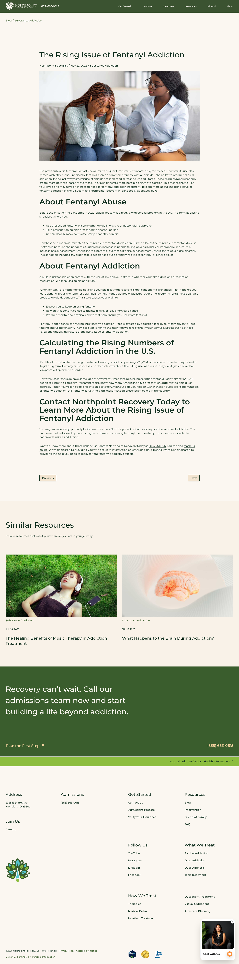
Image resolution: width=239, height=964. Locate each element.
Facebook (134, 874)
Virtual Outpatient (197, 903)
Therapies (134, 903)
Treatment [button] (169, 6)
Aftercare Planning (197, 911)
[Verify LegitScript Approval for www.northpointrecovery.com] (132, 954)
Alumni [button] (211, 6)
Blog (9, 20)
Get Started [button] (124, 6)
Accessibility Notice (86, 950)
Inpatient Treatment (142, 918)
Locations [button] (147, 6)
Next (194, 478)
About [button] (230, 6)
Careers (11, 829)
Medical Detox (137, 911)
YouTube (134, 853)
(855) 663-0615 (49, 6)
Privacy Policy (66, 950)
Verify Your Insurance (142, 817)
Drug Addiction (195, 860)
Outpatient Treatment (200, 896)
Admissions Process (141, 809)
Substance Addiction (28, 20)
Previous (48, 478)
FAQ (187, 824)
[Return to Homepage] (21, 6)
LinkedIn (134, 867)
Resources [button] (191, 6)
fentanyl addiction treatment (121, 186)
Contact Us (135, 802)
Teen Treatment (195, 874)
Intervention (193, 809)
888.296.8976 (149, 190)
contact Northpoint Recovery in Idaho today (107, 190)
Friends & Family (196, 817)
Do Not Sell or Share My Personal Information (30, 956)
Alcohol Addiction (196, 853)
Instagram (135, 860)
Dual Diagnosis (195, 867)
